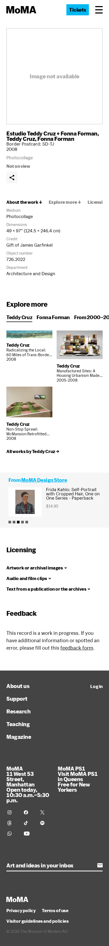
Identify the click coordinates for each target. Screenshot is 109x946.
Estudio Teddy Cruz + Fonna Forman (51, 133)
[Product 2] (14, 522)
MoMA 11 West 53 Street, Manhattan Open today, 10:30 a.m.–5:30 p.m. (27, 784)
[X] (45, 812)
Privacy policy (20, 910)
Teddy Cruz (20, 138)
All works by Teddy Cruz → (32, 451)
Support (17, 698)
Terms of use (55, 910)
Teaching (18, 724)
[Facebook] (29, 812)
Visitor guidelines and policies (37, 921)
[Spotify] (45, 823)
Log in (96, 686)
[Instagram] (12, 812)
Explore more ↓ (65, 202)
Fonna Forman (55, 138)
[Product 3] (18, 522)
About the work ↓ (24, 202)
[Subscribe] (100, 865)
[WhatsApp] (12, 833)
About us (17, 686)
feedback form (76, 648)
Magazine (18, 737)
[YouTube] (29, 833)
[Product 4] (22, 522)
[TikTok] (29, 823)
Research (18, 711)
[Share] (11, 177)
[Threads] (12, 823)
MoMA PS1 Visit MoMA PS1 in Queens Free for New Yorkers (77, 779)
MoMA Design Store (44, 480)
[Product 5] (26, 522)
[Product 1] (9, 522)
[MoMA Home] (21, 9)
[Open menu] (99, 9)
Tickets (77, 10)
